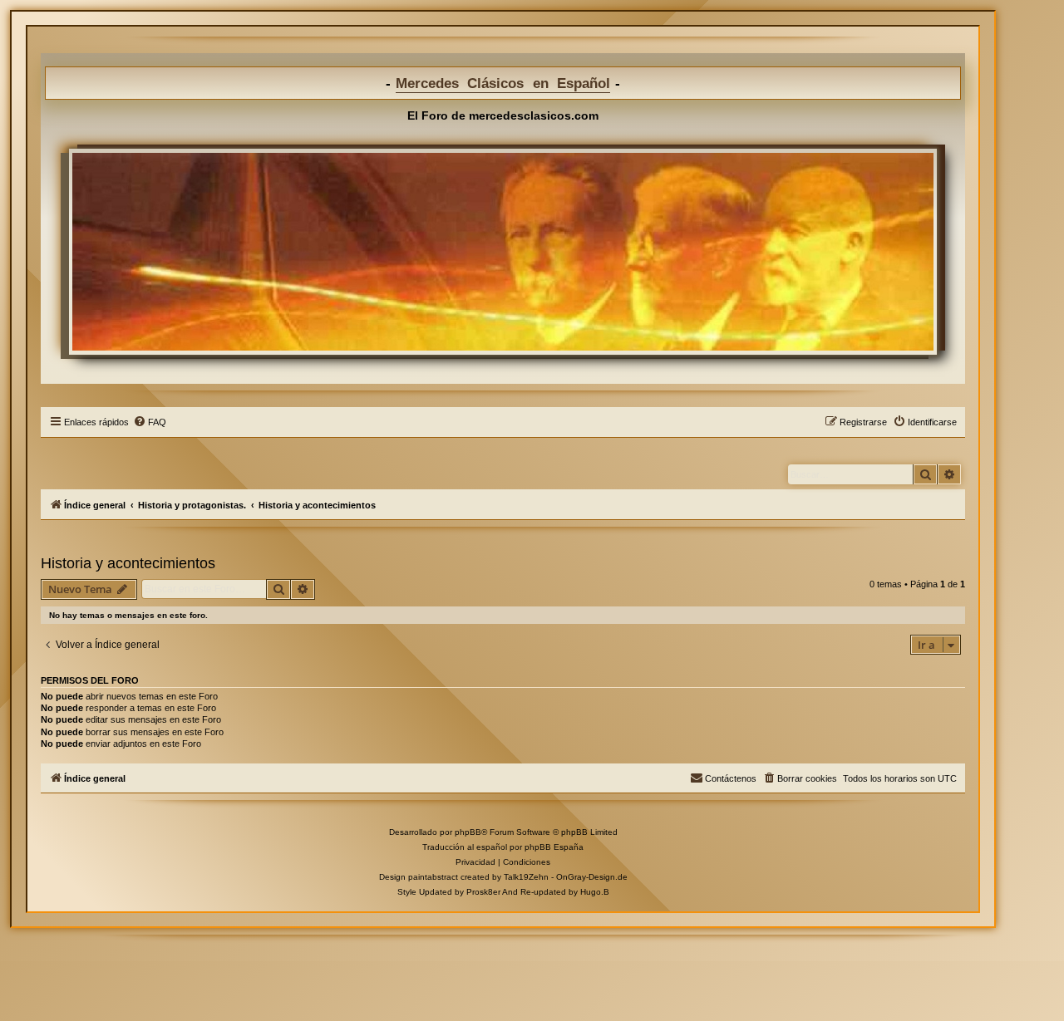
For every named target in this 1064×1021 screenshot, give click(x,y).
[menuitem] (149, 422)
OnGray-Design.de (592, 876)
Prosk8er (483, 891)
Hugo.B (594, 891)
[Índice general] (502, 252)
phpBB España (554, 847)
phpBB (468, 832)
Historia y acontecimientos (128, 563)
